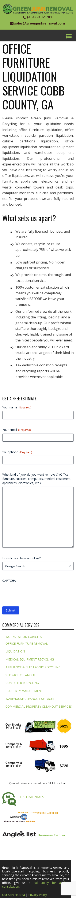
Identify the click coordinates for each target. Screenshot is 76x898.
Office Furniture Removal (26, 643)
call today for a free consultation (35, 884)
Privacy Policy (37, 895)
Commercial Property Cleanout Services (38, 706)
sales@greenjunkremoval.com (39, 23)
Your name (16, 407)
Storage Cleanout (20, 675)
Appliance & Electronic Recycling (33, 667)
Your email (16, 430)
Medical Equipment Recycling (29, 659)
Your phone (17, 452)
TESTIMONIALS (31, 797)
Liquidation (15, 651)
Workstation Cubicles (23, 637)
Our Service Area (13, 895)
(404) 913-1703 (39, 17)
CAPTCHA (9, 581)
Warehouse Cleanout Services (29, 699)
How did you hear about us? (21, 558)
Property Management (24, 691)
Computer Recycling (22, 683)
